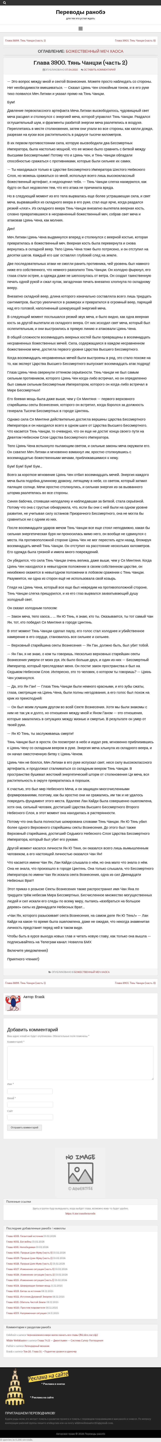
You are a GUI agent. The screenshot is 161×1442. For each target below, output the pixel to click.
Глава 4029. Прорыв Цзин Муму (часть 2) (29, 1258)
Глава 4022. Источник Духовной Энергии (29, 1296)
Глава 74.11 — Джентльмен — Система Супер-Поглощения (70, 1340)
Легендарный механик (36, 1346)
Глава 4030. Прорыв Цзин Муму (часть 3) (29, 1252)
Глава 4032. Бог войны (19, 1241)
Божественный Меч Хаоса (94, 51)
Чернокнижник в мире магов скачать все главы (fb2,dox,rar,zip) (62, 1335)
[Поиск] (4, 2)
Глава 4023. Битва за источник (23, 1291)
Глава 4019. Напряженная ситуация (26, 1313)
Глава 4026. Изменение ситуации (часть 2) (30, 1274)
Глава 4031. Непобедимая (21, 1247)
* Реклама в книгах (53, 1383)
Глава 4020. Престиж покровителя (25, 1307)
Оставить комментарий (100, 69)
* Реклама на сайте (42, 1397)
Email (11, 1098)
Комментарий (15, 1042)
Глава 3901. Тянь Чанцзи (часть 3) (135, 40)
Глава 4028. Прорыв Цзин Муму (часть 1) (29, 1263)
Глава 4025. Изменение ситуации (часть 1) (30, 1280)
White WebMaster (16, 1340)
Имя (10, 1084)
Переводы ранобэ (80, 12)
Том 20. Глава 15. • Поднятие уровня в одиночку (50, 1351)
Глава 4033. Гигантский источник (24, 1236)
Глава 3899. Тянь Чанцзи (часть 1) (25, 40)
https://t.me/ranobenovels (80, 1213)
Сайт (10, 1111)
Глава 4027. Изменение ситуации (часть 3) (30, 1269)
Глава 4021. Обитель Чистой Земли (26, 1302)
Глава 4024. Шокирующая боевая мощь (28, 1285)
